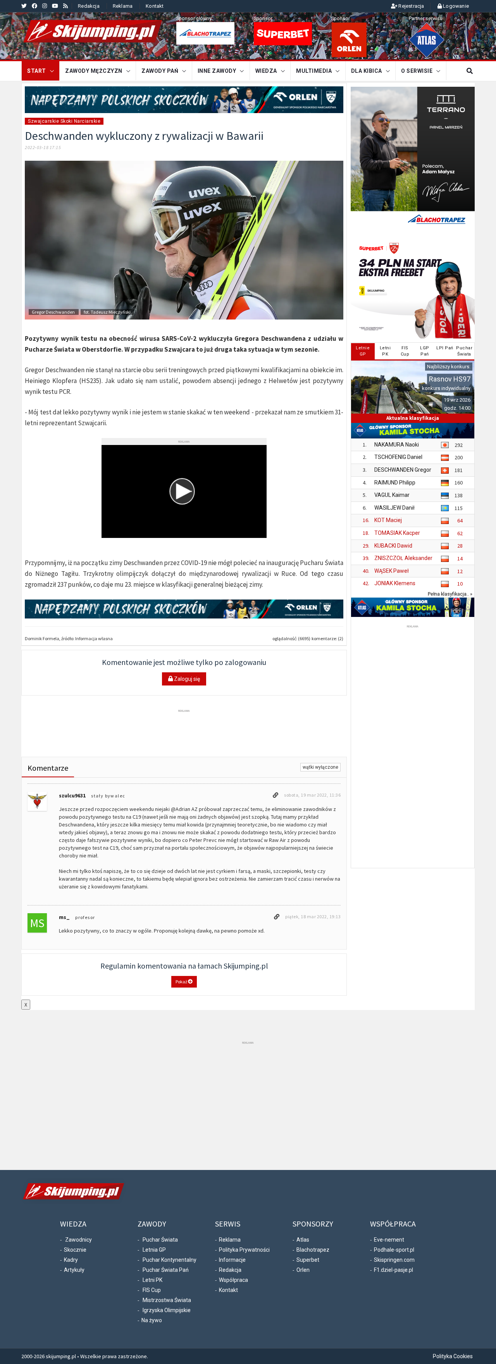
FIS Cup (152, 1290)
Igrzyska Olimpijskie (167, 1310)
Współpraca (233, 1280)
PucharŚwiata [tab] (464, 351)
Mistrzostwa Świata (167, 1300)
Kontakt (155, 6)
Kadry (71, 1260)
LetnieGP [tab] (363, 351)
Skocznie (75, 1250)
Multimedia (314, 71)
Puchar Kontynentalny (169, 1260)
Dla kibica (366, 71)
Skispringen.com (394, 1260)
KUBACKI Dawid (393, 546)
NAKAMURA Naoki (396, 444)
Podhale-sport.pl (394, 1250)
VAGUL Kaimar (392, 495)
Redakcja (89, 6)
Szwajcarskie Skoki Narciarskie (64, 121)
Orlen (303, 1270)
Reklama (123, 6)
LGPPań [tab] (424, 351)
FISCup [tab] (405, 351)
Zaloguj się (186, 679)
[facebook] (34, 6)
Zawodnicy (78, 1240)
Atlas (302, 1240)
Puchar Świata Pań (166, 1270)
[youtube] (55, 6)
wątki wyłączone (320, 767)
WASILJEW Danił (394, 508)
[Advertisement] (184, 731)
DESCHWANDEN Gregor (402, 470)
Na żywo (151, 1320)
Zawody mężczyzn (93, 71)
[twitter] (24, 6)
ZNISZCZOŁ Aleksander (403, 558)
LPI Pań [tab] (444, 347)
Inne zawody (217, 71)
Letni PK (152, 1280)
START (36, 71)
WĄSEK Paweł (391, 571)
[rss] (65, 6)
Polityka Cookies (453, 1356)
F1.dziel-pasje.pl (393, 1270)
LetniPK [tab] (385, 351)
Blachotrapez (312, 1250)
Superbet (307, 1260)
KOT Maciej (388, 520)
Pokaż (182, 981)
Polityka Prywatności (244, 1250)
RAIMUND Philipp (394, 482)
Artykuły (74, 1270)
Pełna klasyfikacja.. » (450, 594)
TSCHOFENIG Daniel (398, 457)
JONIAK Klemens (394, 583)
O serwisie (416, 71)
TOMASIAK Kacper (397, 533)
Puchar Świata (160, 1240)
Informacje (232, 1260)
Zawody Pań (159, 71)
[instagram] (44, 6)
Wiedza (266, 71)
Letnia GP (154, 1250)
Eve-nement (389, 1240)
